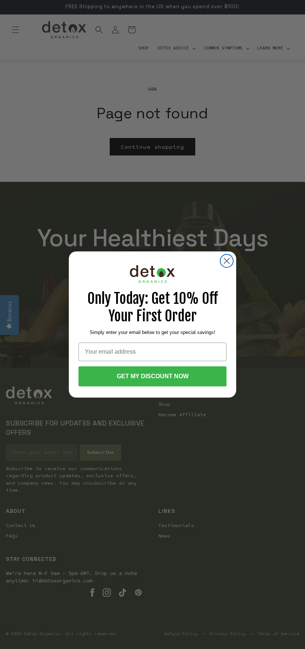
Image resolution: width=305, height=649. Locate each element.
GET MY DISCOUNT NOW (153, 376)
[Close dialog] (226, 260)
